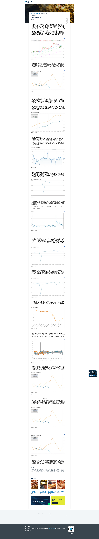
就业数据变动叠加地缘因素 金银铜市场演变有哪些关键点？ (52, 492)
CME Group (29, 526)
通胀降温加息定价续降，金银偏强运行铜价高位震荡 (43, 492)
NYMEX (52, 528)
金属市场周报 (38, 13)
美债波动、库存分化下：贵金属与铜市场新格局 (34, 492)
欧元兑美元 (34, 30)
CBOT (49, 528)
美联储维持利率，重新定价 (60, 491)
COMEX (54, 528)
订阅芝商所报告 (92, 375)
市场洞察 (35, 13)
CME (48, 528)
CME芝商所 (32, 13)
